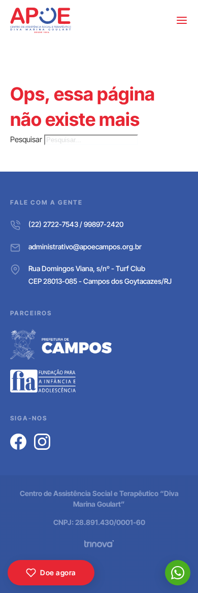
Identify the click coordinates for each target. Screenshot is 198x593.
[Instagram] (42, 442)
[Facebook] (18, 442)
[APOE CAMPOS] (40, 20)
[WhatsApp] (177, 572)
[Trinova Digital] (99, 543)
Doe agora (58, 572)
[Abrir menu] (182, 20)
